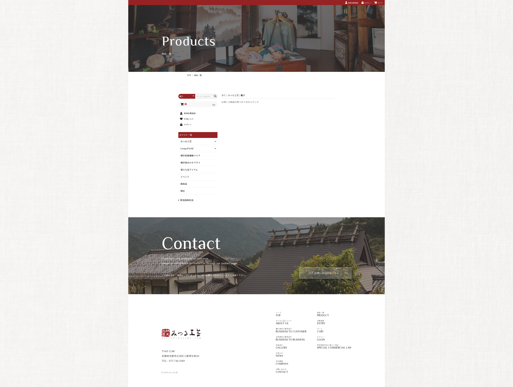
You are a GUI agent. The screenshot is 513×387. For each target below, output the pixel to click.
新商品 (183, 183)
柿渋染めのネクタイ (190, 162)
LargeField (186, 148)
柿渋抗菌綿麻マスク (190, 155)
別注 (182, 190)
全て (223, 95)
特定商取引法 (186, 200)
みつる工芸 (185, 141)
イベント (184, 176)
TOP (189, 75)
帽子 (243, 95)
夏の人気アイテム (189, 169)
